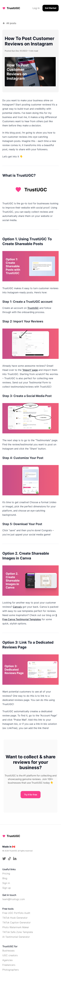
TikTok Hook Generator (15, 917)
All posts (11, 23)
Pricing (6, 873)
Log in (36, 8)
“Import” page (30, 369)
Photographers (10, 969)
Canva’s (17, 606)
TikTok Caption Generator (16, 922)
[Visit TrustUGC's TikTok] (9, 858)
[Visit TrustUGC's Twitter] (4, 858)
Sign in (6, 883)
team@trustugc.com (13, 899)
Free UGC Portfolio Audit (16, 912)
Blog (4, 878)
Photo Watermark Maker (15, 927)
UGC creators (10, 955)
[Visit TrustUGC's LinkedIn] (15, 858)
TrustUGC (33, 307)
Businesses (8, 950)
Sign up (6, 887)
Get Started (50, 8)
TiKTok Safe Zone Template (17, 932)
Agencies (7, 960)
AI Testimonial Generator (16, 936)
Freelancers (8, 964)
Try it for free (30, 794)
